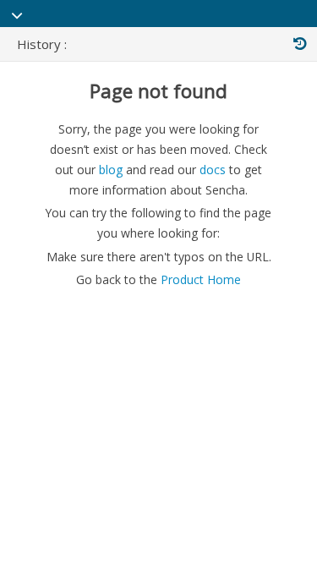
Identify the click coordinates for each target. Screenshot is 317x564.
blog (111, 170)
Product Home (201, 279)
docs (212, 170)
